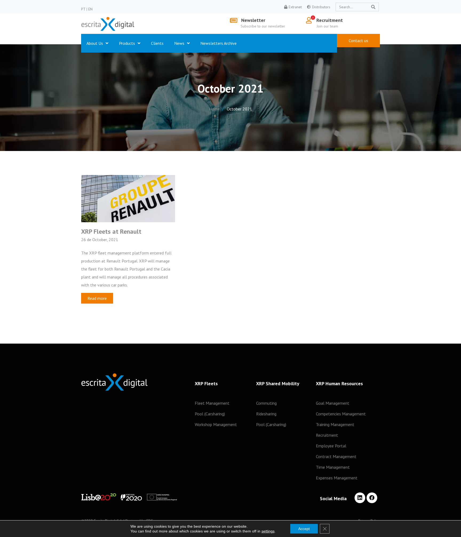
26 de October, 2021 (99, 239)
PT (83, 9)
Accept (304, 529)
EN (90, 9)
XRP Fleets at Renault (111, 231)
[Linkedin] (360, 497)
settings (268, 531)
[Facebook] (372, 497)
